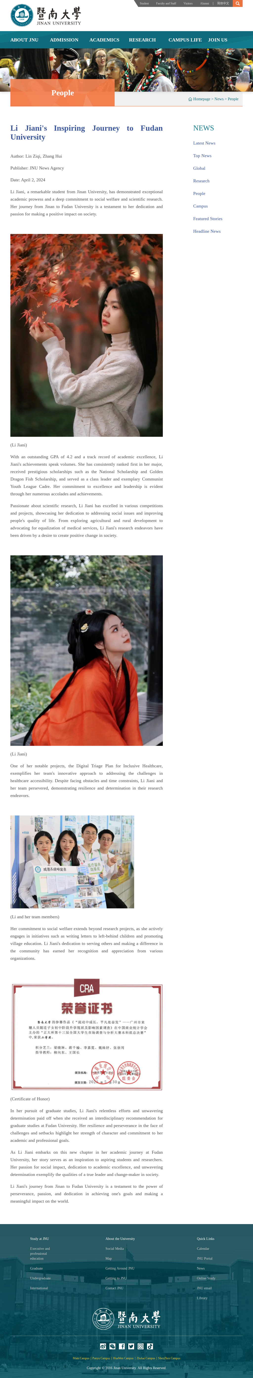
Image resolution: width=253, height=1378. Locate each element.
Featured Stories (207, 218)
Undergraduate (40, 1278)
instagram (141, 1346)
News (219, 99)
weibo (103, 1346)
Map (108, 1258)
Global (199, 168)
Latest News (204, 143)
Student (144, 3)
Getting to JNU (116, 1278)
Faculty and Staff (166, 3)
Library (202, 1298)
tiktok (150, 1346)
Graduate (36, 1268)
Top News (202, 155)
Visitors (188, 3)
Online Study (206, 1278)
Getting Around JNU (119, 1268)
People (233, 99)
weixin (112, 1346)
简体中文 (223, 3)
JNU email (204, 1288)
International (39, 1288)
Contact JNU (114, 1288)
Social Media (114, 1249)
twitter (131, 1346)
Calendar (203, 1249)
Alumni (204, 3)
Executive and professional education (40, 1253)
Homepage (201, 99)
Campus (200, 206)
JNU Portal (204, 1258)
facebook (122, 1346)
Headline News (207, 231)
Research (201, 180)
